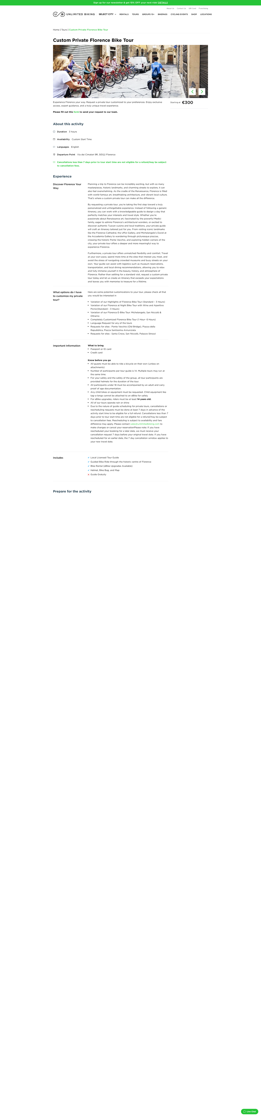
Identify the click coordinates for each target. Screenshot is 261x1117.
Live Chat (251, 1111)
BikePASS (162, 14)
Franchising (203, 8)
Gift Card (192, 8)
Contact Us (181, 8)
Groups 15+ (148, 14)
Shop (194, 14)
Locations (206, 14)
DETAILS (163, 2)
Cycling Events (179, 14)
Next (201, 91)
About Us (170, 8)
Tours (135, 14)
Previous (192, 91)
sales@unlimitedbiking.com (144, 424)
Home (56, 29)
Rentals (124, 14)
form (76, 112)
